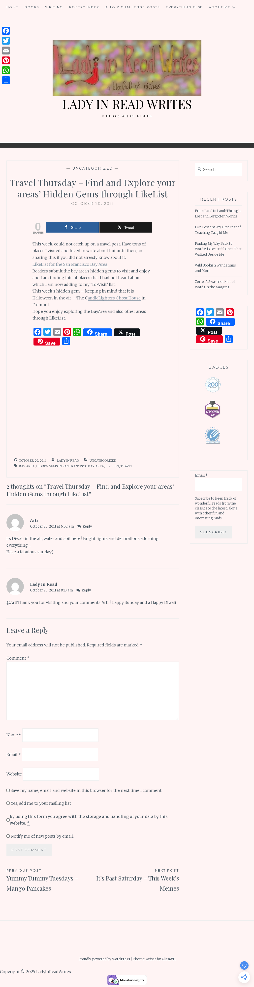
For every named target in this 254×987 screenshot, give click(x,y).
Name (13, 734)
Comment (18, 658)
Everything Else (184, 7)
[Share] (6, 80)
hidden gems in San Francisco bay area (70, 466)
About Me (219, 7)
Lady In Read (68, 460)
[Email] (6, 50)
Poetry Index (84, 7)
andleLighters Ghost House (114, 297)
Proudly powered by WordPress (104, 959)
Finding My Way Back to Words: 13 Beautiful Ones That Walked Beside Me (218, 249)
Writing (54, 7)
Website (14, 774)
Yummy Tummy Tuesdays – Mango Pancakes (42, 880)
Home (12, 7)
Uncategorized (92, 168)
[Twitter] (6, 41)
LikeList (112, 466)
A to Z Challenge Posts (132, 7)
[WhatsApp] (6, 70)
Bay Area (27, 466)
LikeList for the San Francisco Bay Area (70, 264)
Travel (127, 466)
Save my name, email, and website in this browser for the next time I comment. (86, 790)
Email (13, 754)
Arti (34, 520)
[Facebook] (6, 31)
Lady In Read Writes (127, 104)
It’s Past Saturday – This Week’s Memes (137, 880)
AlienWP (168, 959)
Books (32, 7)
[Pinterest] (6, 60)
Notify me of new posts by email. (42, 836)
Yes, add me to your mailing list (40, 803)
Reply (87, 526)
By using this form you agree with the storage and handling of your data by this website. (89, 820)
